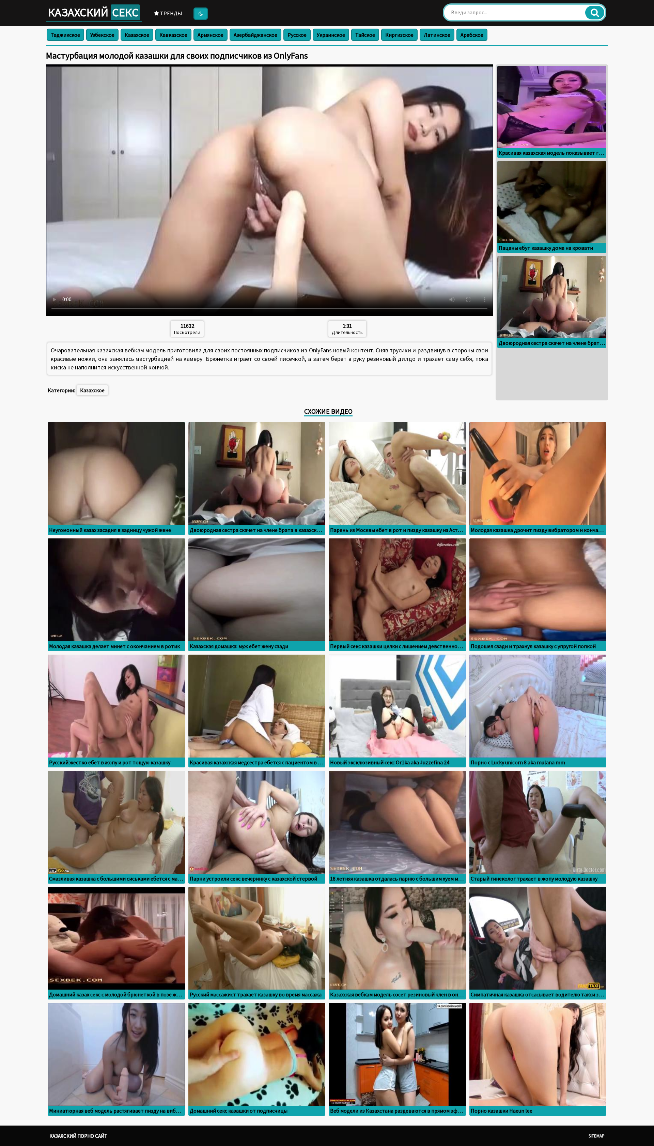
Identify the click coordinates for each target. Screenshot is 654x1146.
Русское (297, 34)
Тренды (170, 13)
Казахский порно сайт (78, 1136)
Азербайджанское (255, 34)
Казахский (93, 12)
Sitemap (597, 1136)
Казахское (137, 34)
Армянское (210, 34)
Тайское (365, 34)
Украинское (331, 34)
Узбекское (102, 34)
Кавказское (173, 34)
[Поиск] (594, 12)
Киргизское (399, 34)
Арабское (472, 34)
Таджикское (65, 34)
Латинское (437, 34)
